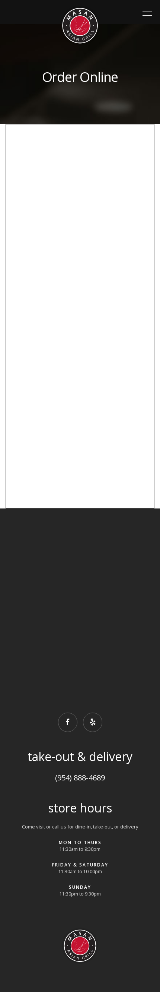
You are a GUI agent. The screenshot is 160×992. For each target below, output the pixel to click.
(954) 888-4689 (80, 778)
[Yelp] (92, 722)
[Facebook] (67, 722)
